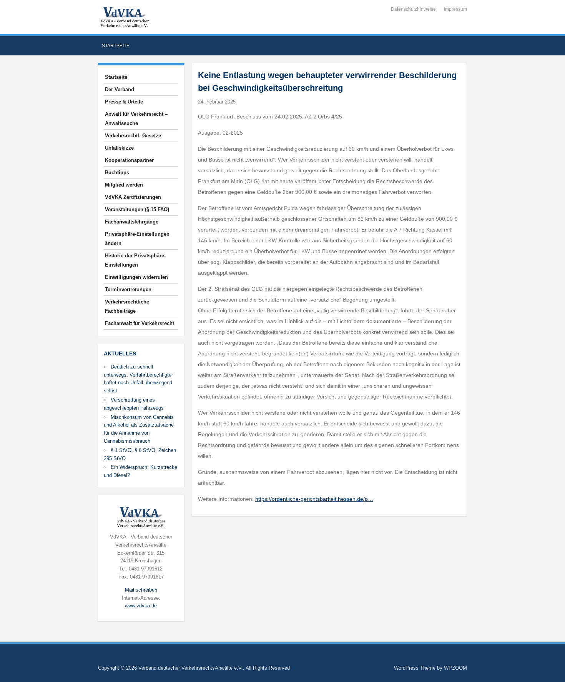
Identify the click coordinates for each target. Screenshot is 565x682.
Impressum (455, 9)
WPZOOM (455, 668)
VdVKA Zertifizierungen (133, 197)
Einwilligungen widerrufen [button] (136, 277)
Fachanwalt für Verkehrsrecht (139, 323)
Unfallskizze (119, 148)
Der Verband (119, 89)
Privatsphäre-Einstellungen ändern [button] (137, 238)
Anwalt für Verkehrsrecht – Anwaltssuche (136, 118)
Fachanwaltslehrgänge (131, 222)
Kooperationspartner (129, 160)
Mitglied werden (124, 185)
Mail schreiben (141, 590)
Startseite (116, 45)
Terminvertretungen (128, 289)
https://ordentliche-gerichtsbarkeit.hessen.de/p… (314, 499)
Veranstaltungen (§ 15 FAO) (137, 209)
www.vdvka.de (141, 606)
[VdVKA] (124, 17)
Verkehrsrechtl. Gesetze (133, 135)
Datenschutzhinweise (413, 9)
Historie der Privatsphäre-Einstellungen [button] (135, 260)
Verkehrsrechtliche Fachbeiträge (127, 306)
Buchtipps (117, 172)
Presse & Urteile (124, 102)
